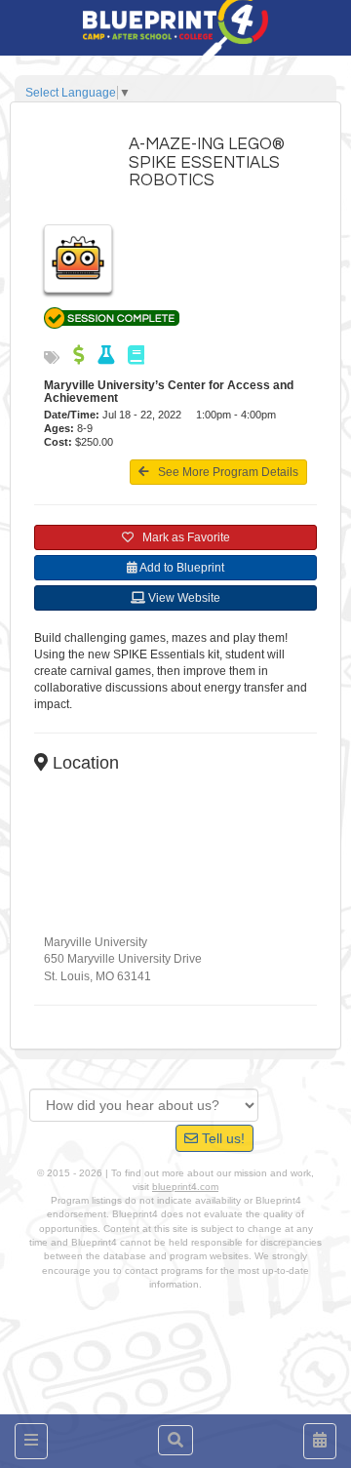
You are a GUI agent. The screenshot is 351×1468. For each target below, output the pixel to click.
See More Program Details (223, 472)
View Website (182, 598)
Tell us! (221, 1138)
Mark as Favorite (182, 537)
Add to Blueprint (180, 568)
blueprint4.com (185, 1186)
